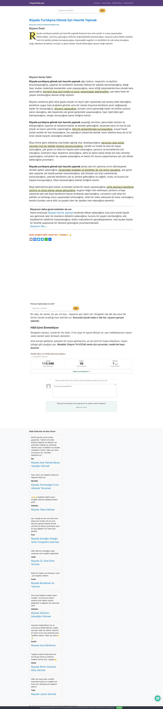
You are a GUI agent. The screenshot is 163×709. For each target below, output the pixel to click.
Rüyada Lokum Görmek (43, 694)
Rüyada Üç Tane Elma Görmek (42, 562)
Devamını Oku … (38, 226)
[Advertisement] (81, 62)
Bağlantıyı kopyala (81, 407)
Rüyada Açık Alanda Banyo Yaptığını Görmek (45, 464)
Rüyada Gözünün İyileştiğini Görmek (41, 615)
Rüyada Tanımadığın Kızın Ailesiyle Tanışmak (45, 486)
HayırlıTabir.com (37, 3)
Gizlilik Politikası (117, 3)
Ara (102, 10)
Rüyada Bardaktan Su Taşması (42, 585)
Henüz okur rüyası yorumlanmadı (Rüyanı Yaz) (44, 24)
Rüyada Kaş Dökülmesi (43, 645)
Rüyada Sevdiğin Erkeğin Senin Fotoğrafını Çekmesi (45, 540)
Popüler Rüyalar (128, 3)
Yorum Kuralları (106, 3)
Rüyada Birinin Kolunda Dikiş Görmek (43, 668)
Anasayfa (97, 3)
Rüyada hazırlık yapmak (60, 212)
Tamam (119, 707)
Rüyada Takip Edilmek (43, 509)
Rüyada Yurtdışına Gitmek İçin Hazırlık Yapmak (63, 20)
